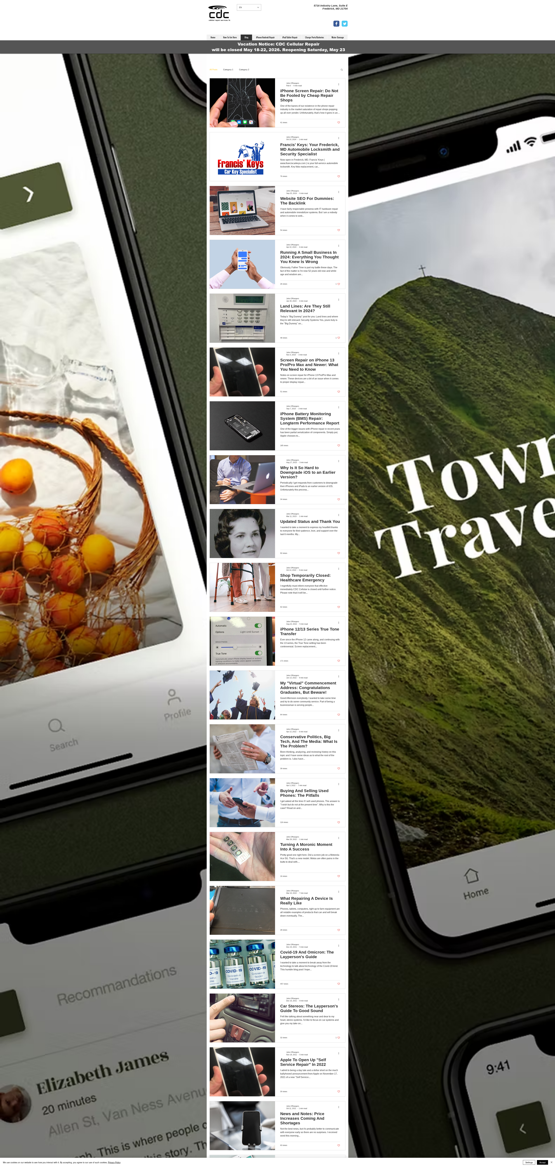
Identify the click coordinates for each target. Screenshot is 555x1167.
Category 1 (228, 69)
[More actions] (339, 84)
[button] (341, 69)
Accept (542, 1162)
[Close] (551, 1162)
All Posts (213, 69)
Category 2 (244, 69)
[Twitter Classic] (345, 24)
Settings (529, 1162)
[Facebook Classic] (336, 24)
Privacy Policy (114, 1162)
